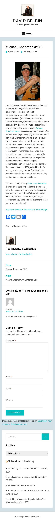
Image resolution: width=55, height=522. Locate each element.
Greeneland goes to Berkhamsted (21, 477)
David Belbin (27, 21)
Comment (11, 340)
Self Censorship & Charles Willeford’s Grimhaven (27, 490)
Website (9, 400)
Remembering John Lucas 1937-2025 (23, 468)
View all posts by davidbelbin (19, 254)
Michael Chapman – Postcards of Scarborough (26, 209)
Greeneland (11, 485)
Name (9, 376)
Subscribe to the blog (21, 461)
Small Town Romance (36, 183)
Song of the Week (21, 226)
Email (9, 388)
